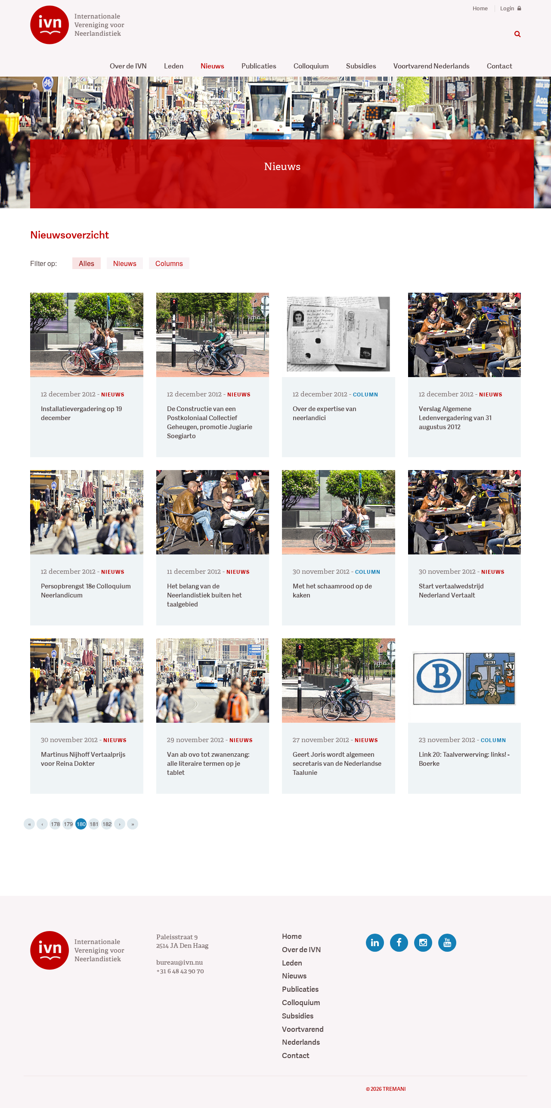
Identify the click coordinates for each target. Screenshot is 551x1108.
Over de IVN (128, 66)
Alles (86, 263)
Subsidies (361, 66)
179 (68, 824)
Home (480, 8)
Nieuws (212, 66)
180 (82, 823)
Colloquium (311, 66)
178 (55, 824)
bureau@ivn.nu (179, 962)
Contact (499, 66)
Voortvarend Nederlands (431, 66)
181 (94, 824)
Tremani (394, 1089)
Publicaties (258, 66)
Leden (173, 66)
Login (508, 8)
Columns (169, 263)
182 (106, 824)
